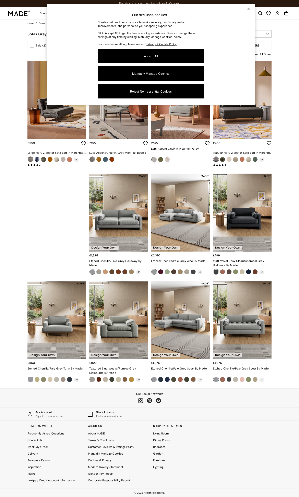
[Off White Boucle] (248, 159)
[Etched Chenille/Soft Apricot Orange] (105, 271)
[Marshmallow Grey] (30, 159)
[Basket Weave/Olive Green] (173, 379)
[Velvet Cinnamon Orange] (111, 159)
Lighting (158, 467)
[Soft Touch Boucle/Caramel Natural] (124, 379)
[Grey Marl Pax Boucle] (92, 159)
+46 (200, 272)
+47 (138, 272)
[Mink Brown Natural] (56, 159)
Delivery (32, 453)
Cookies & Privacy (100, 460)
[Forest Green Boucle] (43, 159)
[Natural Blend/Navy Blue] (167, 379)
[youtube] (158, 400)
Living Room (161, 433)
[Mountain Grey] (154, 159)
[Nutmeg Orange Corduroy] (69, 159)
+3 (262, 159)
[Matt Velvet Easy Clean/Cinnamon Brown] (118, 271)
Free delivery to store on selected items (142, 3)
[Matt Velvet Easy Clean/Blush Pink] (242, 379)
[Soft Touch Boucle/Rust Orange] (98, 379)
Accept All (151, 56)
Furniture (159, 460)
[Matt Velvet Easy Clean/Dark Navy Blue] (248, 271)
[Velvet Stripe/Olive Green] (43, 379)
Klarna (31, 473)
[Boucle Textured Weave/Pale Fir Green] (37, 379)
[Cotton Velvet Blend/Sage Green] (235, 271)
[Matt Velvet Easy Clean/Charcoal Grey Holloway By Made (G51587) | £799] (242, 213)
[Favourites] (268, 13)
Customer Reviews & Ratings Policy (111, 447)
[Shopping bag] (286, 13)
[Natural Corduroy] (63, 159)
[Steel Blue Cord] (105, 159)
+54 (76, 379)
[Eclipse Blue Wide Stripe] (37, 159)
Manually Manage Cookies (105, 453)
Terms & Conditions (101, 440)
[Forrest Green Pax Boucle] (160, 159)
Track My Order (37, 447)
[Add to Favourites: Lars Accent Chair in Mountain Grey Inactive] (207, 143)
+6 (76, 159)
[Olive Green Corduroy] (255, 159)
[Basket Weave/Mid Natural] (105, 379)
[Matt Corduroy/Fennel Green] (111, 379)
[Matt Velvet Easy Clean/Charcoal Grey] (193, 271)
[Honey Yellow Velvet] (50, 159)
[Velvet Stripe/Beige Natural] (63, 379)
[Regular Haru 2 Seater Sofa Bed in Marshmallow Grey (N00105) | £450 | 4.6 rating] (242, 165)
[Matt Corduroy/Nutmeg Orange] (124, 271)
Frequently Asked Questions (45, 433)
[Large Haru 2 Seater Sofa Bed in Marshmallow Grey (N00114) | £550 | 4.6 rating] (56, 165)
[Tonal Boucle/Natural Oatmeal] (242, 271)
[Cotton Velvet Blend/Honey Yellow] (131, 379)
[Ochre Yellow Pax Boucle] (98, 159)
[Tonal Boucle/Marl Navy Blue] (160, 379)
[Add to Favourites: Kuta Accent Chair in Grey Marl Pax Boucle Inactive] (145, 143)
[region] (151, 54)
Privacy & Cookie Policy (161, 44)
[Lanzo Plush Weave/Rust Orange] (180, 379)
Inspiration (34, 467)
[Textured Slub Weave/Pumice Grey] (98, 271)
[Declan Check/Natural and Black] (255, 379)
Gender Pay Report (100, 473)
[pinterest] (149, 400)
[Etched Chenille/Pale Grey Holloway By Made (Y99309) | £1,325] (118, 213)
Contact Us (34, 440)
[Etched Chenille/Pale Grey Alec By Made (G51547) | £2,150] (180, 213)
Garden (158, 453)
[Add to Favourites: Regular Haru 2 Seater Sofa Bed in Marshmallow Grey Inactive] (269, 143)
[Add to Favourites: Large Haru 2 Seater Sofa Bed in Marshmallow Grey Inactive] (83, 143)
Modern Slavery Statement (105, 467)
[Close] (248, 8)
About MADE (96, 433)
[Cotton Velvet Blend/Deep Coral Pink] (222, 271)
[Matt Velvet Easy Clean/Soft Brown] (173, 271)
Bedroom (159, 447)
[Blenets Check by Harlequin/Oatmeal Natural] (50, 379)
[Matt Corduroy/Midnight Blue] (69, 379)
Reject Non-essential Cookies (151, 91)
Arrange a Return (38, 460)
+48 (138, 379)
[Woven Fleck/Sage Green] (167, 271)
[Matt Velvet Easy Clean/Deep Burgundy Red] (160, 271)
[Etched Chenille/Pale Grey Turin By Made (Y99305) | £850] (56, 320)
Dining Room (161, 440)
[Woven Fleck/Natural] (186, 271)
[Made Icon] (19, 13)
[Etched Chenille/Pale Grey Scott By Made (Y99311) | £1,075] (242, 320)
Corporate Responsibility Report (109, 480)
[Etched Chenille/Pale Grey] (92, 271)
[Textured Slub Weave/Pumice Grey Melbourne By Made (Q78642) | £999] (118, 320)
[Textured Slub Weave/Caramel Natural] (131, 271)
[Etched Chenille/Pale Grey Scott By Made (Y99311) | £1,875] (180, 320)
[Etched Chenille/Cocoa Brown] (111, 271)
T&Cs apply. (173, 3)
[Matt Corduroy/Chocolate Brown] (229, 271)
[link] (277, 13)
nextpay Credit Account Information (51, 480)
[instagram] (140, 400)
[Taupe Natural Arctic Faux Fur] (167, 159)
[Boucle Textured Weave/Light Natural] (56, 379)
